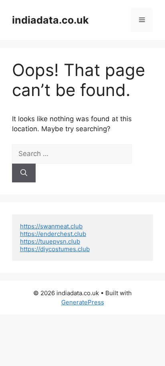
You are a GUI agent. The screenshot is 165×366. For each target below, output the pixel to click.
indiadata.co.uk (50, 20)
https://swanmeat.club (51, 226)
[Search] (24, 173)
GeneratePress (82, 302)
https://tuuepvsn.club (50, 241)
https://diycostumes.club (55, 249)
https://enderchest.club (53, 234)
